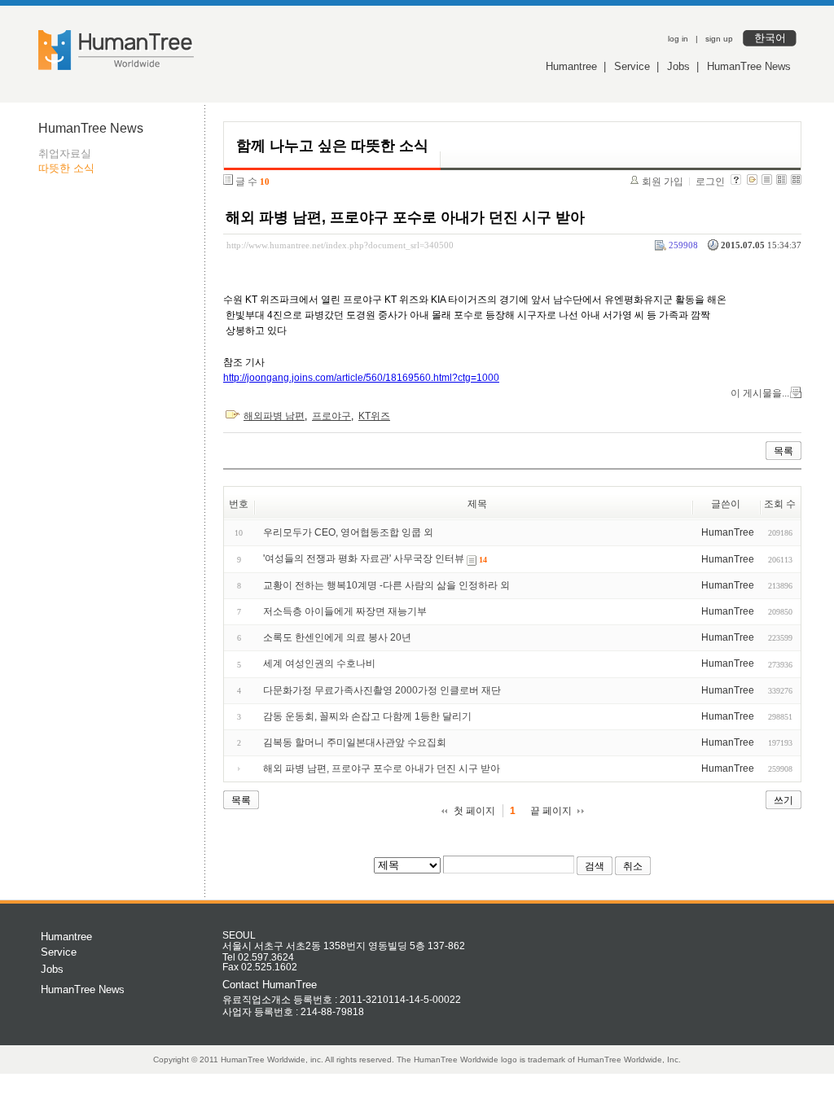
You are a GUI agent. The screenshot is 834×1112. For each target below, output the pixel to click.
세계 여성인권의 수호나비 (319, 663)
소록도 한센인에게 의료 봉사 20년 (337, 637)
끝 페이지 (551, 810)
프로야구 (331, 416)
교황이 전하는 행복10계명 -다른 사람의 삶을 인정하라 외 (386, 585)
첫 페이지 (474, 810)
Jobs (678, 66)
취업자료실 (64, 153)
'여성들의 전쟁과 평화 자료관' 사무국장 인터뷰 (363, 559)
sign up (719, 38)
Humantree (571, 66)
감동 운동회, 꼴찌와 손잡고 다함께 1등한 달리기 (367, 716)
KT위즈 (374, 416)
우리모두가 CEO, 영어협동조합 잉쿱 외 (348, 532)
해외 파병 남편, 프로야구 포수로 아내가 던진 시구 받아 (405, 217)
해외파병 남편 (274, 416)
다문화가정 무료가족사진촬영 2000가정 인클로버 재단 (382, 690)
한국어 (770, 38)
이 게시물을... (760, 393)
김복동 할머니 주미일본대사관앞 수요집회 (354, 742)
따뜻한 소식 (66, 168)
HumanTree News (749, 66)
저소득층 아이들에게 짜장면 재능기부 (345, 611)
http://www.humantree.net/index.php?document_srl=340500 (340, 245)
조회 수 (780, 504)
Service (632, 66)
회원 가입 (662, 181)
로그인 (710, 181)
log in (678, 38)
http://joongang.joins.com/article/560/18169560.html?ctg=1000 (361, 377)
